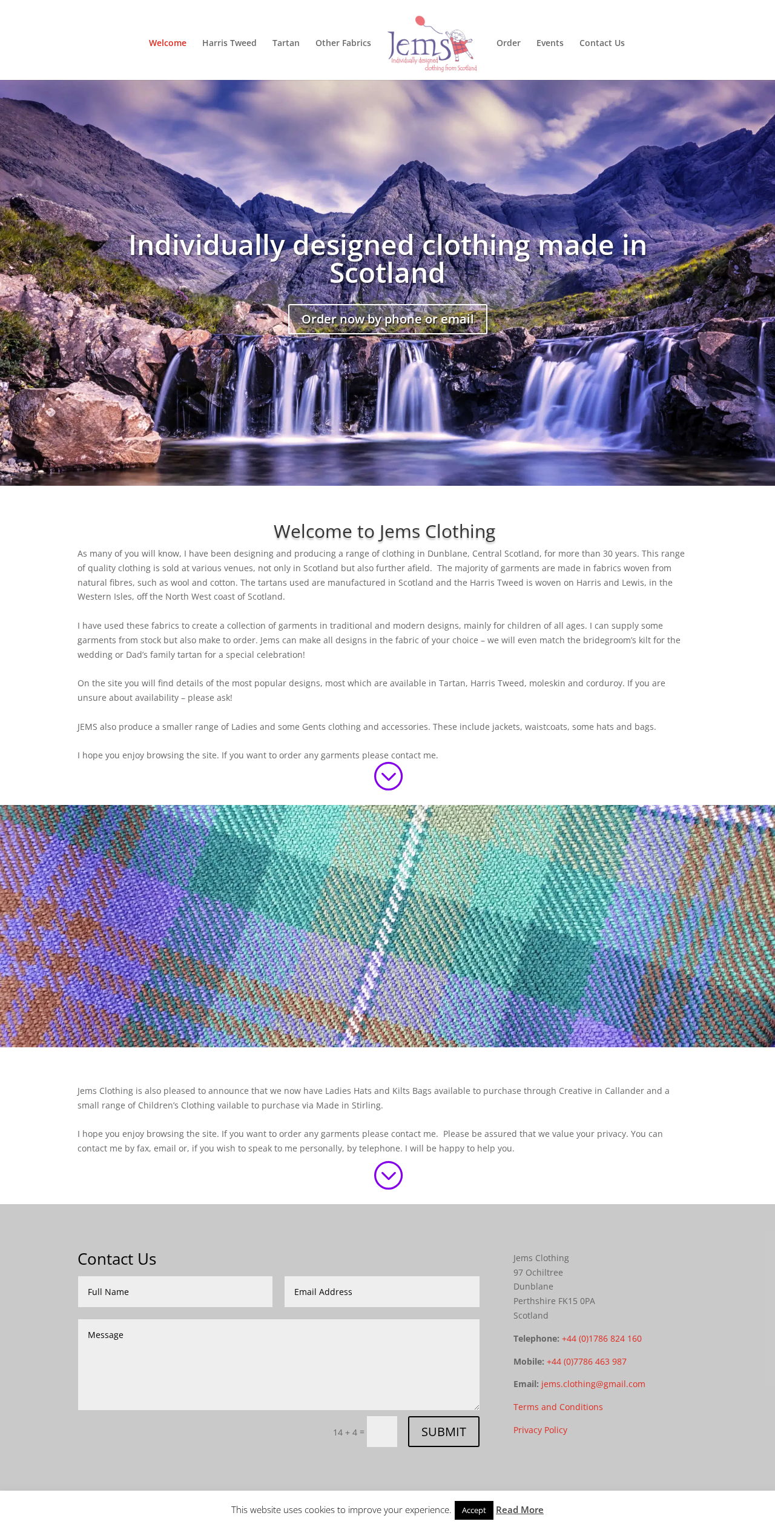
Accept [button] (474, 1510)
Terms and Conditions (558, 1407)
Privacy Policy (540, 1430)
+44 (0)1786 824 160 (602, 1338)
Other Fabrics (343, 43)
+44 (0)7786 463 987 (587, 1361)
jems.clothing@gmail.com (593, 1384)
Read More (520, 1509)
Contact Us (602, 43)
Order (508, 43)
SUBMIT (443, 1431)
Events (550, 43)
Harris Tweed (229, 43)
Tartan (286, 43)
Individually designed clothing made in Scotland (387, 258)
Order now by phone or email (388, 319)
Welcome (167, 43)
